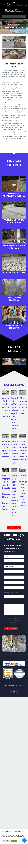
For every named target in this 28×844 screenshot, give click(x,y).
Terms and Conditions (18, 686)
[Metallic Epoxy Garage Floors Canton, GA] (8, 361)
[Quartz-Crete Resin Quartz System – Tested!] (5, 392)
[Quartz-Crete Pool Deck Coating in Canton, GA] (14, 436)
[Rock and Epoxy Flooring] (20, 361)
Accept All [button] (14, 840)
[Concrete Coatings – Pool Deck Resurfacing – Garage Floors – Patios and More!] (5, 470)
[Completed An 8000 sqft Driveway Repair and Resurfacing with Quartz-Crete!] (14, 392)
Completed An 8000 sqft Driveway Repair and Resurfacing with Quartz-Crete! (17, 413)
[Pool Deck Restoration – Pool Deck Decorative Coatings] (22, 436)
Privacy (11, 686)
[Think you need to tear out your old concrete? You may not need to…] (14, 470)
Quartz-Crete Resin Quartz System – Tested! (6, 407)
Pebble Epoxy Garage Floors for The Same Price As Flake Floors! (23, 490)
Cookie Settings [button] (6, 840)
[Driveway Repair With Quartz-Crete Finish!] (5, 436)
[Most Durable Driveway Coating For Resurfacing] (22, 392)
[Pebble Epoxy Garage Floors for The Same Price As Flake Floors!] (22, 470)
